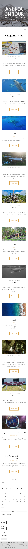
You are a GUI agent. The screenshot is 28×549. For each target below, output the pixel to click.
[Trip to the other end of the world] (14, 422)
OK (18, 547)
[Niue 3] (14, 309)
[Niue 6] (14, 196)
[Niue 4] (14, 271)
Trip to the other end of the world (14, 433)
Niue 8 (14, 134)
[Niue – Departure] (14, 48)
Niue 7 (14, 169)
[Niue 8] (14, 123)
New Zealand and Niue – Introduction (14, 457)
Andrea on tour (14, 11)
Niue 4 (14, 282)
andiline (18, 56)
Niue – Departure (14, 58)
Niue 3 (14, 320)
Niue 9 (14, 96)
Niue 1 (14, 395)
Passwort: (2, 527)
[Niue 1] (14, 384)
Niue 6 (14, 207)
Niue (14, 61)
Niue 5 (14, 245)
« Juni (2, 507)
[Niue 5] (14, 234)
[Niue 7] (14, 158)
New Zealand (12, 435)
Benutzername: (3, 520)
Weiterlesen (14, 72)
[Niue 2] (14, 347)
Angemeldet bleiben (4, 533)
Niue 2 (14, 357)
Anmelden (4, 539)
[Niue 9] (14, 85)
